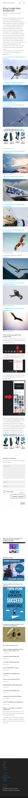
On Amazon (5, 143)
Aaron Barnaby (10, 227)
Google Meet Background (14, 13)
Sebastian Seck (10, 148)
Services (5, 769)
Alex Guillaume (10, 102)
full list (11, 52)
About (4, 764)
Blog (4, 765)
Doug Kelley (10, 79)
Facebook (5, 778)
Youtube (5, 780)
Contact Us (5, 775)
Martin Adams (10, 252)
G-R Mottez (9, 201)
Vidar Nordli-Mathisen (12, 280)
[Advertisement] (14, 521)
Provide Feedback (7, 777)
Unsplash (19, 45)
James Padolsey (10, 305)
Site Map (5, 787)
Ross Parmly (10, 174)
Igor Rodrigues (10, 331)
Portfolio (5, 767)
